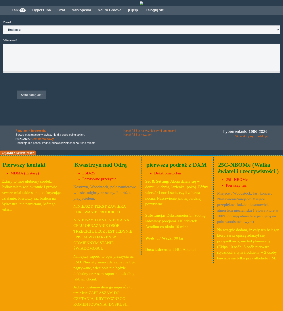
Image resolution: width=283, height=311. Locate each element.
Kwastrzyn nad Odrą (101, 165)
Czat (61, 10)
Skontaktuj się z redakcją (251, 136)
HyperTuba (41, 10)
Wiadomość (10, 40)
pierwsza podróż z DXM (176, 165)
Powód (7, 22)
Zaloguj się (154, 10)
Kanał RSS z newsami (137, 134)
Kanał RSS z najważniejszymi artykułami (149, 130)
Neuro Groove (109, 10)
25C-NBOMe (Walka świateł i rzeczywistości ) (248, 168)
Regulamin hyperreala (30, 130)
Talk (18, 10)
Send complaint (31, 95)
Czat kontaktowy (42, 139)
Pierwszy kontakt (24, 165)
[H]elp (133, 10)
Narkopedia (81, 10)
